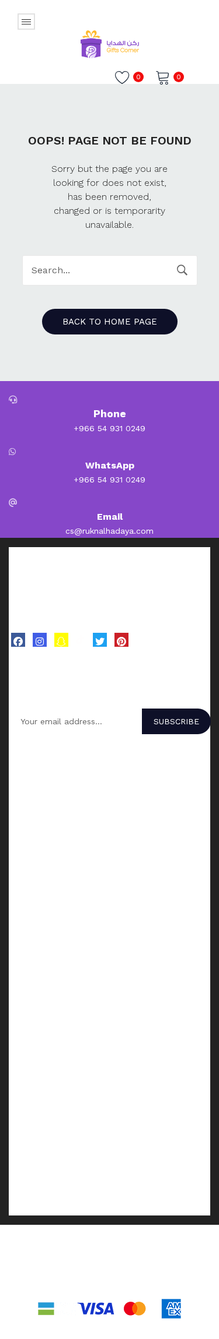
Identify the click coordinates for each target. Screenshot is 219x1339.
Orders (21, 1015)
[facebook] (18, 640)
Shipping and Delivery (51, 1178)
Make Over (29, 792)
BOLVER (25, 776)
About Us (27, 1089)
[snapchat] (61, 640)
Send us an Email (43, 1104)
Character (28, 807)
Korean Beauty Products (57, 881)
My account (32, 1000)
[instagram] (40, 640)
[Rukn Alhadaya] (110, 43)
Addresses (29, 1030)
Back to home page (109, 321)
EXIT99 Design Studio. (166, 1279)
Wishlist (24, 1046)
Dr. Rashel (28, 822)
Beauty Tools (35, 956)
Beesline (25, 837)
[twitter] (100, 640)
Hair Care (26, 896)
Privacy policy (35, 1209)
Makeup (24, 941)
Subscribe (176, 721)
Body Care (29, 926)
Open (26, 21)
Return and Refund (46, 1194)
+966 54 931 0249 (109, 428)
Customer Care (38, 1120)
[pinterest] (121, 640)
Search (182, 270)
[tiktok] (81, 639)
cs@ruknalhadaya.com (109, 530)
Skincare (25, 911)
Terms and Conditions (52, 1163)
